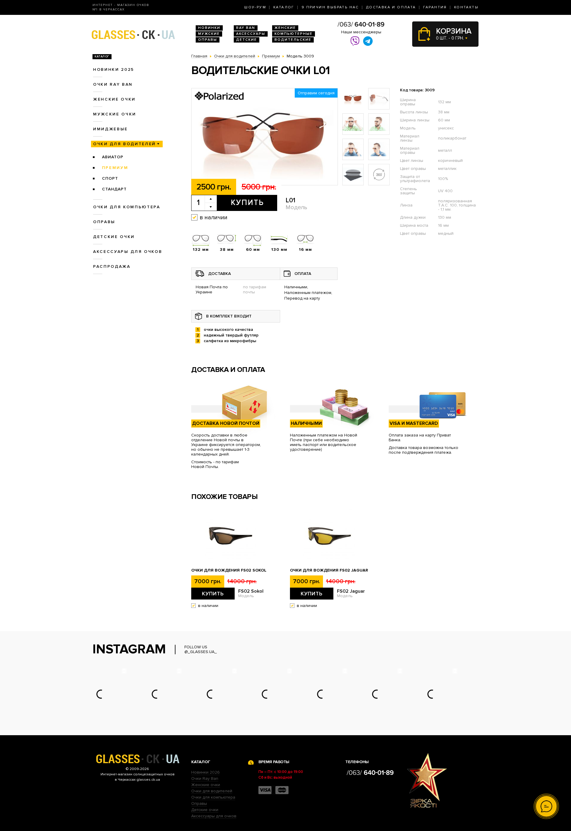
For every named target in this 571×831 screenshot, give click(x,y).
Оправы (207, 39)
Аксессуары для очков (127, 251)
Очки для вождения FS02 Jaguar (329, 570)
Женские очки (114, 99)
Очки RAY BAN (113, 84)
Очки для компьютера (126, 206)
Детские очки (114, 236)
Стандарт (114, 189)
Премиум (115, 167)
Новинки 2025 (113, 69)
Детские (246, 39)
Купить (247, 202)
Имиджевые (110, 129)
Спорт (110, 178)
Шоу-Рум (255, 7)
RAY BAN (245, 28)
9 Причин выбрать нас (330, 7)
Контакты (466, 7)
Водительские (292, 39)
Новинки (209, 28)
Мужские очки (114, 114)
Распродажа (112, 266)
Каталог (283, 7)
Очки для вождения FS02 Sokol (228, 570)
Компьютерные (293, 34)
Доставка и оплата (391, 7)
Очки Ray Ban (204, 778)
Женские (285, 28)
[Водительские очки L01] (265, 137)
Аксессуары (250, 34)
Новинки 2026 (205, 772)
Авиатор (112, 156)
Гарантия (435, 7)
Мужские (209, 34)
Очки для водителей (124, 143)
